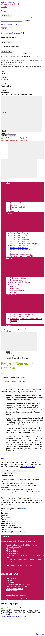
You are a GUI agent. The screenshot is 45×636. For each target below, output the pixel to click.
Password (26, 20)
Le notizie (9, 356)
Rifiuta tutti (20, 471)
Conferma (12, 135)
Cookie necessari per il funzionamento (15, 498)
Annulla (4, 135)
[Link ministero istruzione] (11, 4)
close (3, 179)
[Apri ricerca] (26, 150)
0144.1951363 (14, 553)
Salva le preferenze (18, 532)
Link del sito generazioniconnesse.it (14, 382)
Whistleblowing (11, 591)
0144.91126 (13, 549)
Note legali (10, 580)
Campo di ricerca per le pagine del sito (15, 329)
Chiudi (4, 77)
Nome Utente (28, 18)
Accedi (4, 6)
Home (8, 352)
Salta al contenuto (7, 2)
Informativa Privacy (13, 582)
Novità (8, 354)
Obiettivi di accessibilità (14, 589)
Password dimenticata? (9, 24)
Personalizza (6, 471)
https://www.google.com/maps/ (12, 509)
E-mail (25, 54)
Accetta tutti (9, 473)
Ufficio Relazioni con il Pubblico (18, 585)
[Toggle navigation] (19, 168)
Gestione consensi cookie (15, 593)
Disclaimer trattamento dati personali (14, 616)
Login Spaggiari (18, 62)
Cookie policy (11, 578)
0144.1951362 (14, 551)
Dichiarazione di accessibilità (16, 587)
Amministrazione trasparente (16, 595)
